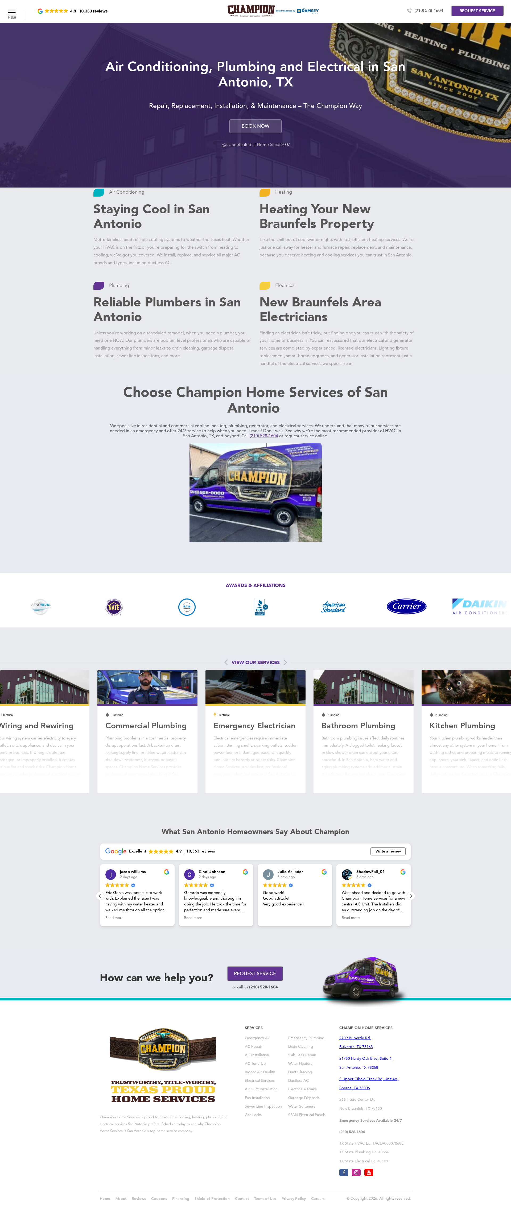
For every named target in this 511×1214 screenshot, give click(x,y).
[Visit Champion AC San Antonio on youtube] (368, 1172)
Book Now (255, 126)
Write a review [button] (388, 851)
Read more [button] (114, 918)
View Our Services (256, 662)
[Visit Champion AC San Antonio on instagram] (356, 1172)
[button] (73, 11)
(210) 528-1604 (429, 11)
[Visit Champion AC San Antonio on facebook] (343, 1172)
